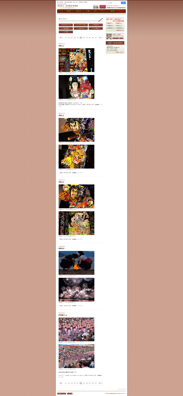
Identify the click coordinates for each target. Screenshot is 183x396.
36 (92, 37)
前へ (61, 37)
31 (77, 37)
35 (89, 37)
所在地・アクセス (119, 52)
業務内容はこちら (120, 30)
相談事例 (113, 11)
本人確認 (88, 11)
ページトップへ (123, 389)
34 (86, 37)
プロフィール (103, 11)
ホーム (61, 11)
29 (71, 37)
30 (74, 37)
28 (68, 37)
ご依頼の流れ (78, 11)
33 (83, 37)
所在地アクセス (102, 6)
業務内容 (69, 11)
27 (65, 37)
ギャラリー (121, 11)
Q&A (95, 11)
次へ (100, 37)
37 (95, 37)
